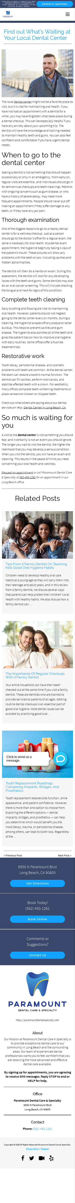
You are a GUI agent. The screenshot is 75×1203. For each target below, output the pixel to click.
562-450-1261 (28, 477)
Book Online (37, 919)
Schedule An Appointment (54, 4)
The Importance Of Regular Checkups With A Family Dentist (35, 675)
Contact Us (37, 955)
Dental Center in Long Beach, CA (45, 407)
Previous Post (14, 855)
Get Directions (37, 883)
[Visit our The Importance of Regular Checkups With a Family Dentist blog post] (37, 644)
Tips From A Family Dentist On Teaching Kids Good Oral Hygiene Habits (36, 566)
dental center (23, 102)
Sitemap (45, 1148)
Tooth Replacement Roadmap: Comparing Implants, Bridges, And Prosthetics (32, 787)
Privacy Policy (32, 1148)
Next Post (63, 855)
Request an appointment (17, 472)
